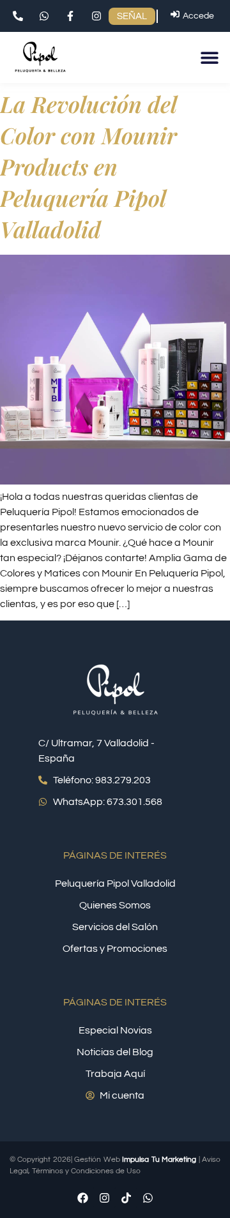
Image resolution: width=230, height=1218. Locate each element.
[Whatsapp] (147, 1197)
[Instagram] (104, 1197)
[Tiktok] (126, 1197)
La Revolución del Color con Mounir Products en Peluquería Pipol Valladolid (88, 166)
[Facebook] (82, 1197)
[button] (209, 57)
